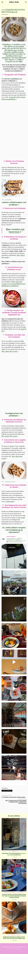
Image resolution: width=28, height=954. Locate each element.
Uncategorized (20, 892)
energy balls (21, 93)
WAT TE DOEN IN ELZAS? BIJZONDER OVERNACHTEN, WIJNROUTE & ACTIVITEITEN (15, 802)
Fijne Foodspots (7, 790)
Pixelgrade (18, 948)
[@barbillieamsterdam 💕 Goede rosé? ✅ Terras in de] (14, 767)
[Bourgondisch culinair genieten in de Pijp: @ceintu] (14, 635)
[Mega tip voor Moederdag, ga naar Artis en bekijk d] (14, 609)
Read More (14, 857)
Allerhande (8, 199)
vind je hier (10, 501)
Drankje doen (7, 892)
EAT (2, 7)
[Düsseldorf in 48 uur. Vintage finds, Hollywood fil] (14, 556)
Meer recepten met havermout (15, 230)
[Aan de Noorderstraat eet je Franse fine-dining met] (14, 741)
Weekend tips (15, 851)
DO (10, 851)
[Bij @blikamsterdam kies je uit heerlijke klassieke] (14, 688)
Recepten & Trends (15, 935)
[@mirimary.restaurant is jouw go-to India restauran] (14, 662)
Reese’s (8, 83)
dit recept (8, 169)
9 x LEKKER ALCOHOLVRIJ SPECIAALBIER (13, 797)
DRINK (13, 892)
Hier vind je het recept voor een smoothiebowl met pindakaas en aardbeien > (13, 284)
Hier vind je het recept (10, 351)
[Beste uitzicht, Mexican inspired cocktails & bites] (14, 582)
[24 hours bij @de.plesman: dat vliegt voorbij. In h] (14, 714)
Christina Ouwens (5, 14)
